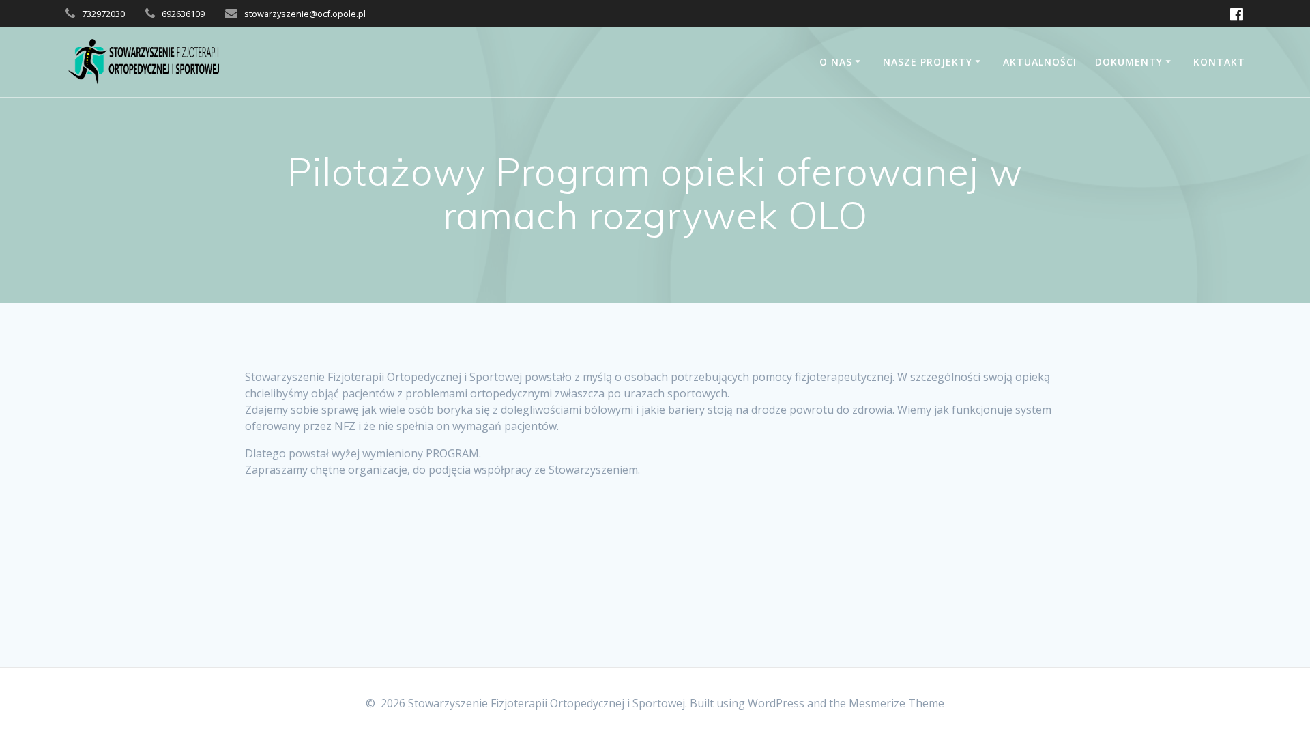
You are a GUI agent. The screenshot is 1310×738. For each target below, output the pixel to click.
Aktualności (1040, 61)
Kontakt (1219, 61)
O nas (835, 61)
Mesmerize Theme (896, 703)
